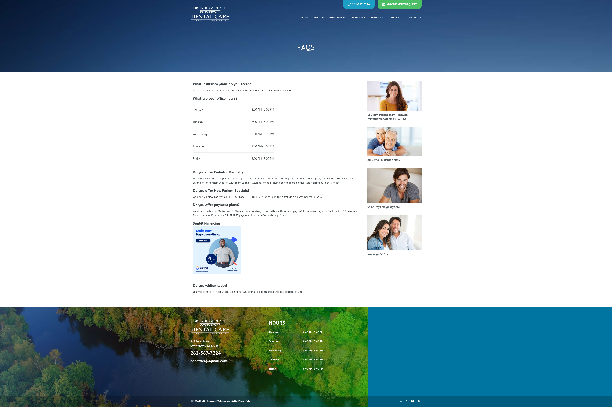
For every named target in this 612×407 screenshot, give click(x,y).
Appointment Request (401, 4)
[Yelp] (418, 401)
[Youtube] (412, 401)
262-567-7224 (361, 4)
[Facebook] (395, 401)
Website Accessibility (227, 401)
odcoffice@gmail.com (208, 361)
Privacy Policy (244, 401)
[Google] (401, 401)
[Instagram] (407, 401)
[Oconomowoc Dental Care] (210, 14)
